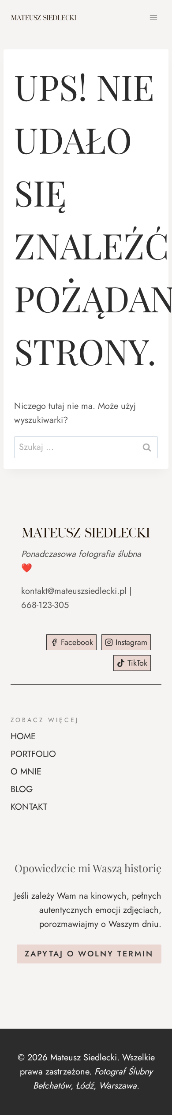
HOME (23, 736)
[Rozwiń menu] (153, 17)
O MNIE (26, 771)
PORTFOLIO (33, 754)
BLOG (22, 789)
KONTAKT (29, 806)
